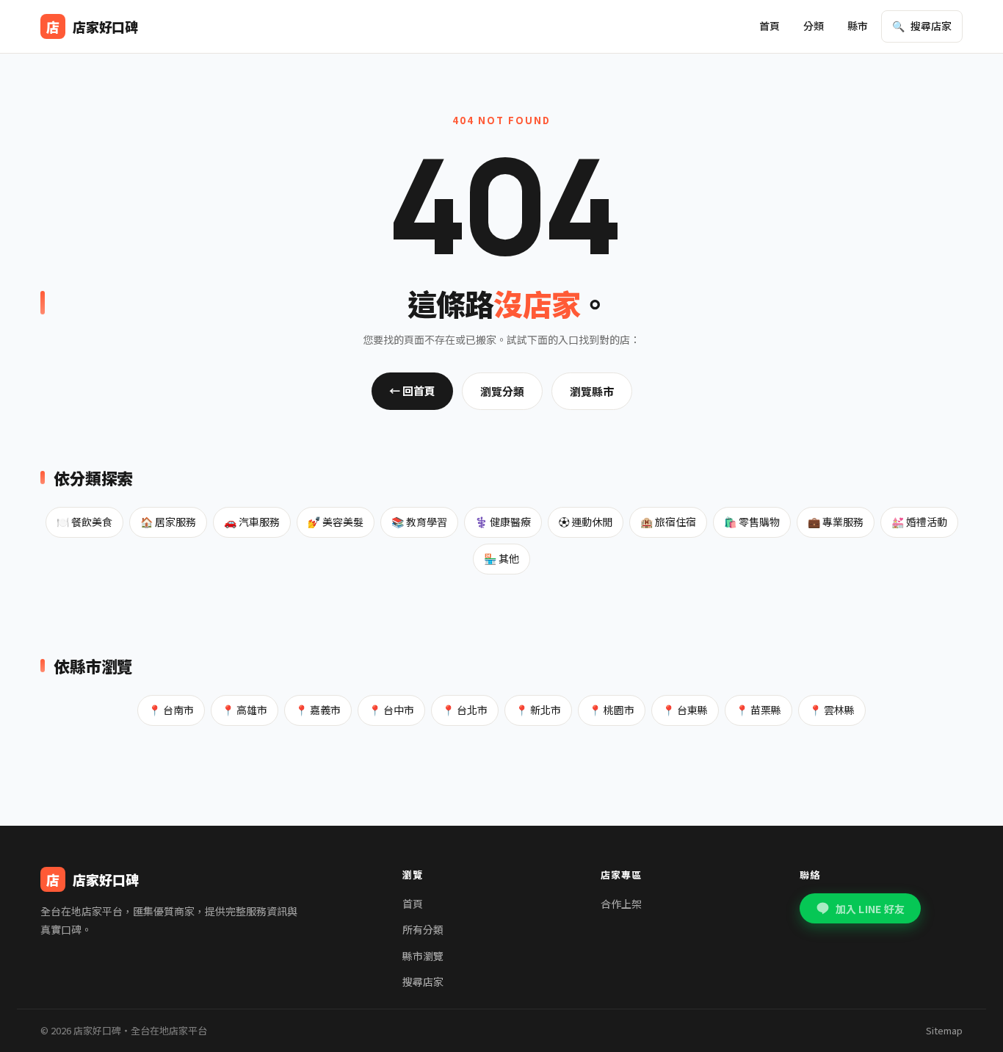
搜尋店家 (422, 981)
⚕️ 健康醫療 (503, 521)
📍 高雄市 (244, 709)
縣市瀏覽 (422, 955)
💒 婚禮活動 (919, 521)
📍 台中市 (391, 709)
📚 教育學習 (419, 521)
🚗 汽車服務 (252, 521)
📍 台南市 (171, 709)
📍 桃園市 (611, 709)
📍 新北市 (538, 709)
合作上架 (621, 903)
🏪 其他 (501, 558)
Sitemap (944, 1030)
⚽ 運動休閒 (585, 521)
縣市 (857, 25)
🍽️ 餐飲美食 (84, 521)
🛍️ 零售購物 (752, 521)
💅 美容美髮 (335, 521)
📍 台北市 (465, 709)
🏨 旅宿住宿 (668, 521)
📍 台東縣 (685, 709)
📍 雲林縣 (832, 709)
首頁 (769, 25)
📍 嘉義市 (318, 709)
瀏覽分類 (502, 391)
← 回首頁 (412, 390)
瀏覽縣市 (592, 391)
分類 (813, 25)
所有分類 (422, 929)
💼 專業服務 (835, 521)
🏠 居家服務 (168, 521)
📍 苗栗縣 (758, 709)
